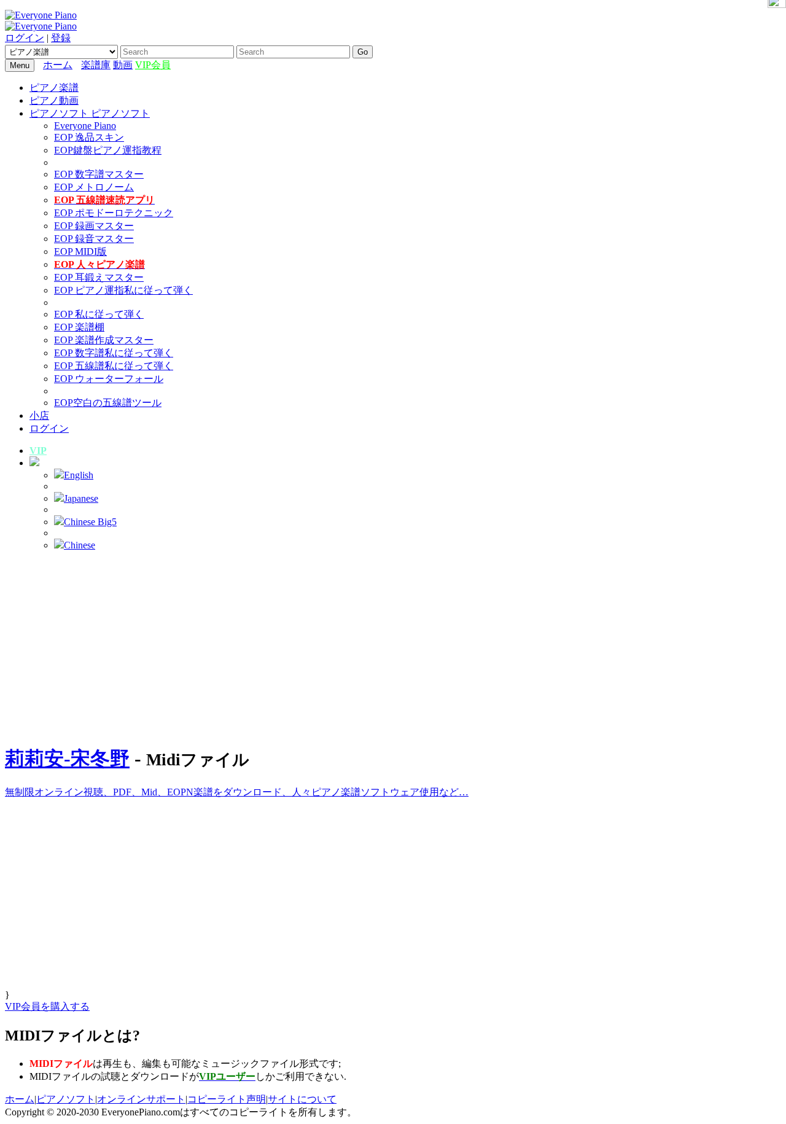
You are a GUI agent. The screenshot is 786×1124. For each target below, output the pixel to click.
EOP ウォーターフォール (108, 378)
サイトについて (302, 1099)
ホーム (57, 65)
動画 (123, 65)
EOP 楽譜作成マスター (104, 340)
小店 (39, 415)
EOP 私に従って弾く (99, 314)
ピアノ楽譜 (54, 87)
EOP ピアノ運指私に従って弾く (123, 290)
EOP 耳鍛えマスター (99, 277)
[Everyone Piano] (41, 15)
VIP (38, 450)
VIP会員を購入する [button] (47, 1006)
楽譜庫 (96, 65)
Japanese (81, 498)
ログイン (24, 38)
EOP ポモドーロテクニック (113, 213)
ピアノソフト (65, 1099)
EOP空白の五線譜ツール (107, 402)
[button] (34, 463)
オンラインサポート (141, 1099)
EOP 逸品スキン (89, 137)
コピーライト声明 (226, 1099)
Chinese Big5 (90, 522)
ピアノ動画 (54, 100)
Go (362, 52)
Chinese (79, 545)
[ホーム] (78, 65)
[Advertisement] (393, 647)
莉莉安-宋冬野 (67, 758)
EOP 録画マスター (94, 226)
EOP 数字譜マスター (99, 174)
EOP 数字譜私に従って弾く (113, 353)
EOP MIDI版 (80, 251)
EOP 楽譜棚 (79, 327)
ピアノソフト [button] (60, 113)
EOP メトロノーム (94, 187)
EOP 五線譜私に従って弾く (113, 366)
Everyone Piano (85, 125)
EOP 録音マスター (94, 238)
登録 (61, 38)
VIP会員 (153, 65)
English (78, 475)
